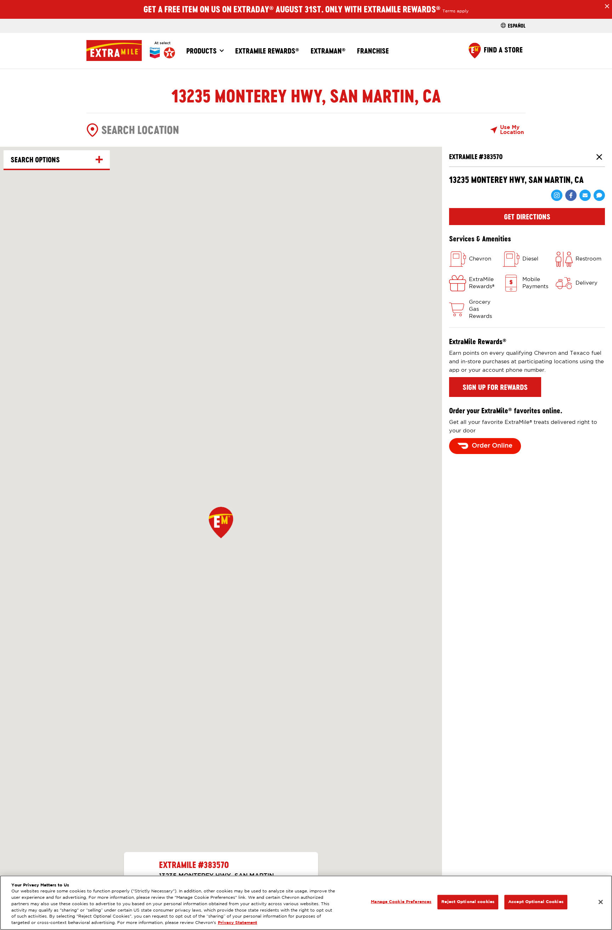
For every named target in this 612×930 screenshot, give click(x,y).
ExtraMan (328, 50)
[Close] (600, 902)
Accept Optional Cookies (535, 902)
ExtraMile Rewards (267, 50)
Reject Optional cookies (467, 902)
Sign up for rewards (495, 387)
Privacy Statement (237, 923)
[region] (306, 902)
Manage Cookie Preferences (401, 902)
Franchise (373, 50)
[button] (221, 522)
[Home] (130, 50)
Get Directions (527, 216)
